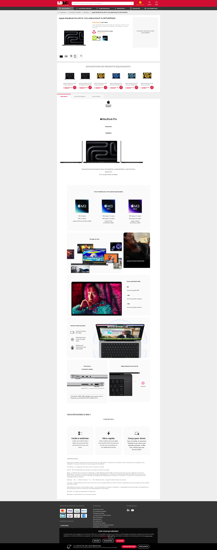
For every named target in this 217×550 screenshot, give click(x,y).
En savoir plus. (148, 536)
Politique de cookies (98, 513)
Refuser (96, 541)
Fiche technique (79, 96)
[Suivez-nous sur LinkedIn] (128, 510)
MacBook (86, 12)
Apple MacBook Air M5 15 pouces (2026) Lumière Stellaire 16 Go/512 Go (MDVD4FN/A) (147, 84)
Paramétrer (108, 541)
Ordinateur (63, 12)
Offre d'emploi (107, 515)
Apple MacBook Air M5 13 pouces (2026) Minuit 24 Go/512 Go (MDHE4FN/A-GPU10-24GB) (116, 84)
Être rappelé (143, 546)
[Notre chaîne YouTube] (132, 511)
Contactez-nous (129, 546)
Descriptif (63, 96)
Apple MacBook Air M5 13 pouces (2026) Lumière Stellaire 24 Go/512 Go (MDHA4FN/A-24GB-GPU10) (100, 84)
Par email (65, 525)
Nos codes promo (98, 521)
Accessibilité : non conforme (100, 527)
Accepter (120, 541)
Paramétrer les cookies (99, 523)
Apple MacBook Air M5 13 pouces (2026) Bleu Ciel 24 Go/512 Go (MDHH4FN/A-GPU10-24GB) (131, 84)
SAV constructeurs (98, 517)
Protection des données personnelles (103, 525)
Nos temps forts (97, 519)
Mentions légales (101, 511)
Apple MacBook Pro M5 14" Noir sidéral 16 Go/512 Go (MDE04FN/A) (69, 84)
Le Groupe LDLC (97, 515)
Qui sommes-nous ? (98, 509)
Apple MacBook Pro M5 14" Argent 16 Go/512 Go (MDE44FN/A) (85, 84)
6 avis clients (104, 22)
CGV (94, 511)
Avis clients (96, 96)
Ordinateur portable (75, 12)
